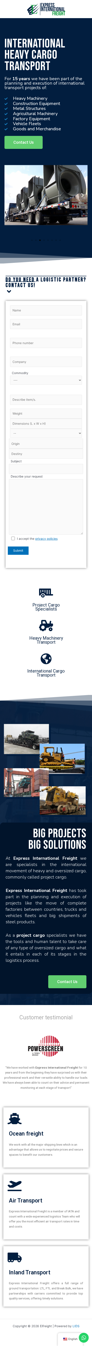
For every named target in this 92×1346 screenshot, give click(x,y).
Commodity (19, 373)
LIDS (76, 1326)
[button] (23, 142)
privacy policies (46, 538)
